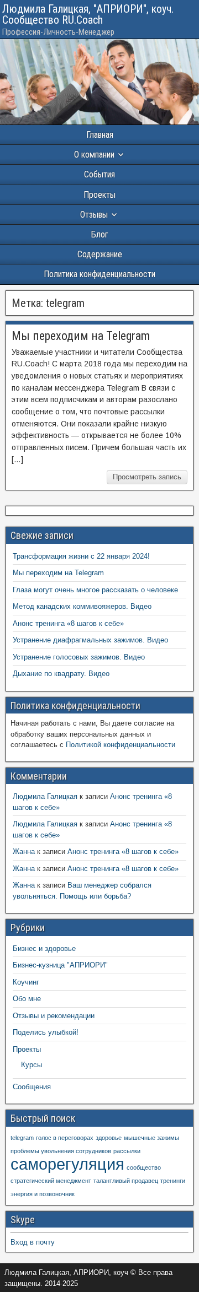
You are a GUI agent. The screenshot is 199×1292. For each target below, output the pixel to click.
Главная (99, 134)
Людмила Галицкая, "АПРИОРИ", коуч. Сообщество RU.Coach (88, 14)
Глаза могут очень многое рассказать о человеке (95, 590)
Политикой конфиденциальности (120, 744)
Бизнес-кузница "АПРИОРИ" (60, 965)
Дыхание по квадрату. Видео (61, 673)
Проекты (99, 195)
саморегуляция (67, 1164)
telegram (22, 1137)
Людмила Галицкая (45, 796)
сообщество (144, 1167)
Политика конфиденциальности (99, 274)
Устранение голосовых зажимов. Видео (79, 657)
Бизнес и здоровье (44, 948)
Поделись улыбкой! (45, 1032)
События (99, 174)
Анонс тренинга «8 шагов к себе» (68, 623)
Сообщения (32, 1087)
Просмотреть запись (147, 477)
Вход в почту (33, 1242)
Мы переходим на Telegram (81, 336)
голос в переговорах (64, 1137)
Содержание (99, 254)
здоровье (109, 1137)
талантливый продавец (125, 1180)
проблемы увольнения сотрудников (61, 1151)
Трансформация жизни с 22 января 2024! (81, 556)
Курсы (31, 1065)
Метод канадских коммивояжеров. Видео (82, 606)
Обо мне (27, 998)
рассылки (126, 1151)
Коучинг (26, 982)
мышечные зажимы (151, 1137)
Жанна (24, 851)
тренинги (172, 1180)
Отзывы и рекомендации (54, 1016)
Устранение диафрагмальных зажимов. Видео (90, 640)
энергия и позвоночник (43, 1194)
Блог (99, 234)
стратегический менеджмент (51, 1180)
